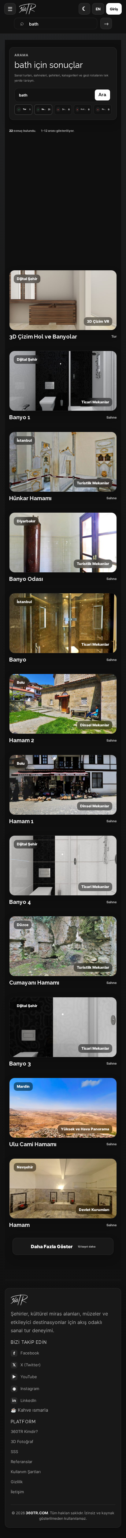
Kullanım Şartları (26, 1471)
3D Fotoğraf (22, 1441)
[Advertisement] (63, 200)
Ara (102, 94)
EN (98, 9)
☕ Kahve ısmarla (29, 1410)
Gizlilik (17, 1481)
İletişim (17, 1491)
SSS (14, 1451)
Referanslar (21, 1461)
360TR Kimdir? (24, 1431)
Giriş (114, 9)
